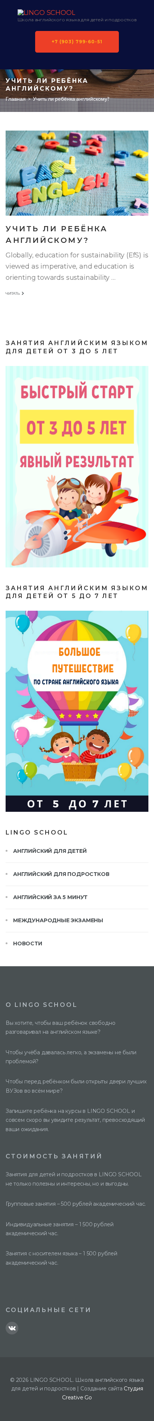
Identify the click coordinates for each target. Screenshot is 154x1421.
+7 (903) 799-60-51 (77, 41)
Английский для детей (49, 851)
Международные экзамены (58, 920)
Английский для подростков (61, 874)
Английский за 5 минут (50, 897)
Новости (27, 943)
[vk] (12, 1328)
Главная (16, 99)
